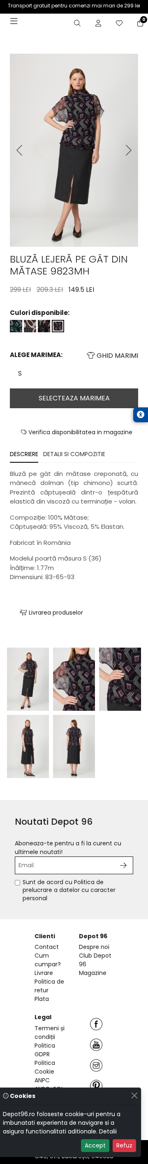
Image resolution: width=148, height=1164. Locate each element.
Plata (42, 999)
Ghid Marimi (116, 355)
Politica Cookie (45, 1067)
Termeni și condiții (50, 1032)
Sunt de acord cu (69, 890)
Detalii (108, 1131)
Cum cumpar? (48, 959)
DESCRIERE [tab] (24, 454)
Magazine (92, 973)
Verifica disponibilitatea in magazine (79, 432)
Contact (47, 947)
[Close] (134, 1095)
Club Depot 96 (95, 959)
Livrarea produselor (55, 612)
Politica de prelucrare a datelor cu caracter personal (69, 890)
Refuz (124, 1145)
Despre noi (94, 947)
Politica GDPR (45, 1049)
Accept (95, 1145)
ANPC (42, 1080)
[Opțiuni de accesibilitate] (140, 414)
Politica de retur (49, 985)
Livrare (44, 973)
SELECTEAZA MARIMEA (74, 398)
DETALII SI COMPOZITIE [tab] (74, 454)
